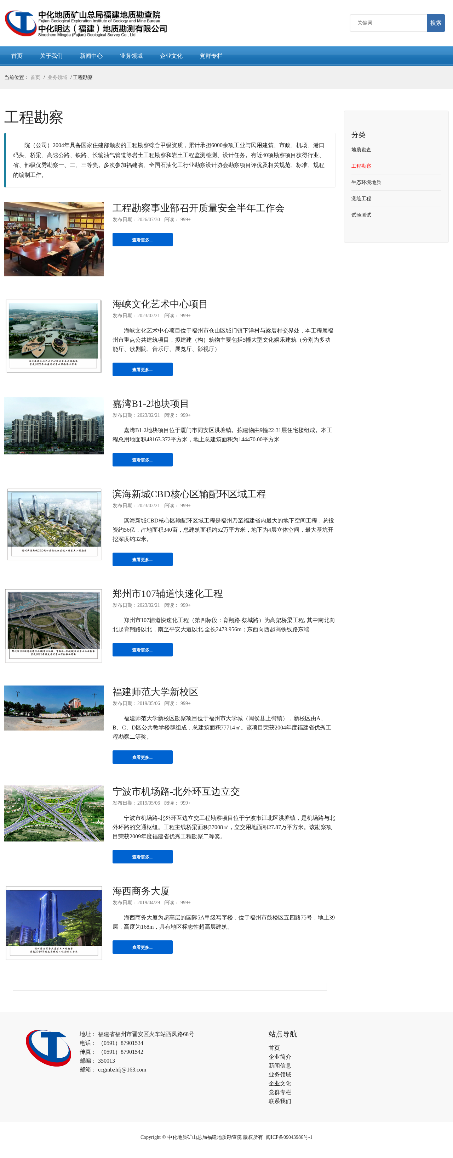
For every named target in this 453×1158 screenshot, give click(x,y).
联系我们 (280, 1101)
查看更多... (142, 239)
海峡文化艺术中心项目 (160, 304)
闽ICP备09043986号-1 (289, 1137)
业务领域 (131, 56)
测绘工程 (361, 198)
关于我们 (51, 56)
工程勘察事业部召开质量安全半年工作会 (199, 208)
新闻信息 (280, 1066)
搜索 (436, 23)
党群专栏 (211, 56)
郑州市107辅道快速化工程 (168, 593)
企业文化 (171, 56)
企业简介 (280, 1057)
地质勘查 (361, 149)
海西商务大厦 (141, 891)
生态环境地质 (366, 182)
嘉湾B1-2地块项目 (151, 403)
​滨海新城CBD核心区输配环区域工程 (189, 494)
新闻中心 (91, 56)
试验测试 (361, 215)
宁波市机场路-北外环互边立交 (176, 791)
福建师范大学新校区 (156, 692)
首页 (17, 56)
